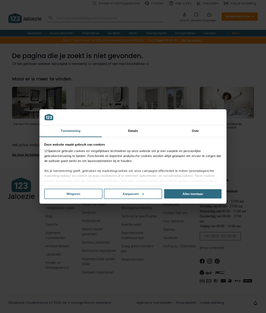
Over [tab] (195, 131)
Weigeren (73, 194)
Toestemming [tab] (70, 131)
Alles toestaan (192, 194)
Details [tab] (133, 131)
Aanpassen (131, 194)
